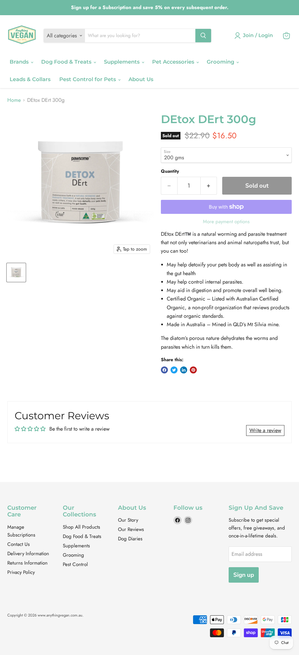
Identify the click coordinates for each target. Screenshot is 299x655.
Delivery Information (28, 553)
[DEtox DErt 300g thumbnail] (16, 272)
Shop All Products (81, 526)
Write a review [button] (265, 430)
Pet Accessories (174, 62)
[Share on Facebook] (164, 369)
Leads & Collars (30, 79)
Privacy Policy (21, 572)
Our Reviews (131, 529)
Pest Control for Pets (88, 79)
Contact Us (18, 544)
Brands (20, 62)
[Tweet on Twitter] (174, 369)
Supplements (122, 62)
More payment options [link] (226, 221)
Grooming (221, 62)
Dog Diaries (130, 538)
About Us (140, 79)
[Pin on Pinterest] (193, 369)
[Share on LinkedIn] (183, 369)
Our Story (128, 519)
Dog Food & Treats (67, 62)
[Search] (203, 35)
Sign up (243, 575)
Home (14, 100)
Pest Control (75, 564)
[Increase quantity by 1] (209, 186)
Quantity (170, 171)
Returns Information (27, 562)
